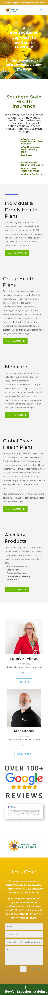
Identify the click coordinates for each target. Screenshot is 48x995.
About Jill (24, 681)
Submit (36, 969)
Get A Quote (17, 252)
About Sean (24, 753)
